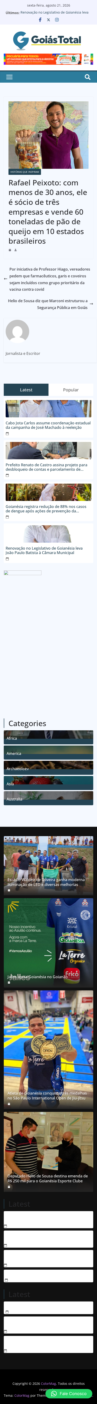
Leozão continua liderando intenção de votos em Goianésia (47, 1323)
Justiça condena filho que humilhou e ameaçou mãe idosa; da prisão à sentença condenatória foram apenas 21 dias (45, 1256)
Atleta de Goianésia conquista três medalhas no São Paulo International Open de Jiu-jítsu (47, 1096)
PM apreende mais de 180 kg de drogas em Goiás (49, 1274)
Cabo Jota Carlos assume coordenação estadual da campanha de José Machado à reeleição (48, 425)
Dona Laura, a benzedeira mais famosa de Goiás (48, 1306)
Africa (12, 738)
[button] (68, 1393)
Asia (10, 783)
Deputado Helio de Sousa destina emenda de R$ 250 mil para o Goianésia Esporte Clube (48, 1178)
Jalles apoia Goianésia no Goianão (38, 976)
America (14, 753)
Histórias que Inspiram (24, 171)
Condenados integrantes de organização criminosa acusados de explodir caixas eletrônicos (40, 1217)
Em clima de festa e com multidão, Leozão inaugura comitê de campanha (41, 1342)
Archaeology (18, 768)
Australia (14, 799)
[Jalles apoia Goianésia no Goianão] (48, 943)
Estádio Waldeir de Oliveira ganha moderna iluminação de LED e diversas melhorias (46, 882)
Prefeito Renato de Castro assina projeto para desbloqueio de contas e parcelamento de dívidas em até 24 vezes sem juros (46, 467)
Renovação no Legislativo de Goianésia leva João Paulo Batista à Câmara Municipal (54, 15)
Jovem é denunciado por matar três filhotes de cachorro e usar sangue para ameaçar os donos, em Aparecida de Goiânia (47, 1237)
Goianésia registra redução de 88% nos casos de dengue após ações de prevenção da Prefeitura (46, 508)
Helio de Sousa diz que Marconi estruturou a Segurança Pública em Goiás (48, 304)
